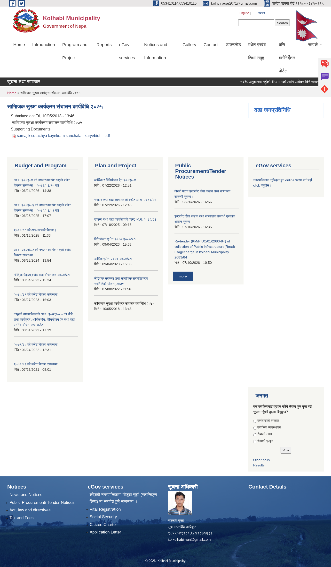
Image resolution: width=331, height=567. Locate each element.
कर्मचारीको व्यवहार (268, 420)
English (244, 13)
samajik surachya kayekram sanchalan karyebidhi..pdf (63, 136)
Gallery (189, 44)
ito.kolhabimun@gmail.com (189, 539)
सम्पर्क (313, 44)
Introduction (43, 44)
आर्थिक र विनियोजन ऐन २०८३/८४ (115, 180)
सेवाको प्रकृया (265, 441)
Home (19, 44)
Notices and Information (155, 51)
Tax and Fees (21, 517)
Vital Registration (105, 509)
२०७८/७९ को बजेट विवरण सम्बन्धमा (35, 364)
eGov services (127, 51)
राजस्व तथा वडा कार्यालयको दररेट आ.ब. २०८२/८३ (125, 219)
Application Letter (105, 532)
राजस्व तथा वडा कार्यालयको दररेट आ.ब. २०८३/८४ (125, 200)
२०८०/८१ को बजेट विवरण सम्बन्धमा (35, 294)
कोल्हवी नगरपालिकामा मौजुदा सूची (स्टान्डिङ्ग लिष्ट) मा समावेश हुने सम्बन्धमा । (123, 498)
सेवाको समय (264, 434)
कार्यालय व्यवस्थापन (269, 427)
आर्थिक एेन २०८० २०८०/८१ (113, 259)
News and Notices (25, 494)
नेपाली (261, 13)
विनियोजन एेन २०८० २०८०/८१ (115, 239)
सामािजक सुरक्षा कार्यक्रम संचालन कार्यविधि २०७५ (124, 303)
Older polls (261, 460)
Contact (211, 44)
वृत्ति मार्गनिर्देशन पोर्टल (287, 57)
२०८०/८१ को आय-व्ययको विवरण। (35, 230)
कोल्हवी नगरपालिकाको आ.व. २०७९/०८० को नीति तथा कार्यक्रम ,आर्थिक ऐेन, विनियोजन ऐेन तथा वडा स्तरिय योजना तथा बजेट (44, 319)
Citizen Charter (103, 524)
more (183, 276)
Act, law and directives (30, 510)
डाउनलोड (233, 44)
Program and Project (74, 51)
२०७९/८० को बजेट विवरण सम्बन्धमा (35, 344)
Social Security (103, 517)
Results (259, 465)
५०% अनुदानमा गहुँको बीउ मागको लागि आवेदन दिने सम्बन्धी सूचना (278, 82)
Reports (104, 44)
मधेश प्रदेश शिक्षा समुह (257, 51)
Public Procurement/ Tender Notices (42, 502)
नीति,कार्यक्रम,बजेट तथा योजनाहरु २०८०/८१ (42, 275)
